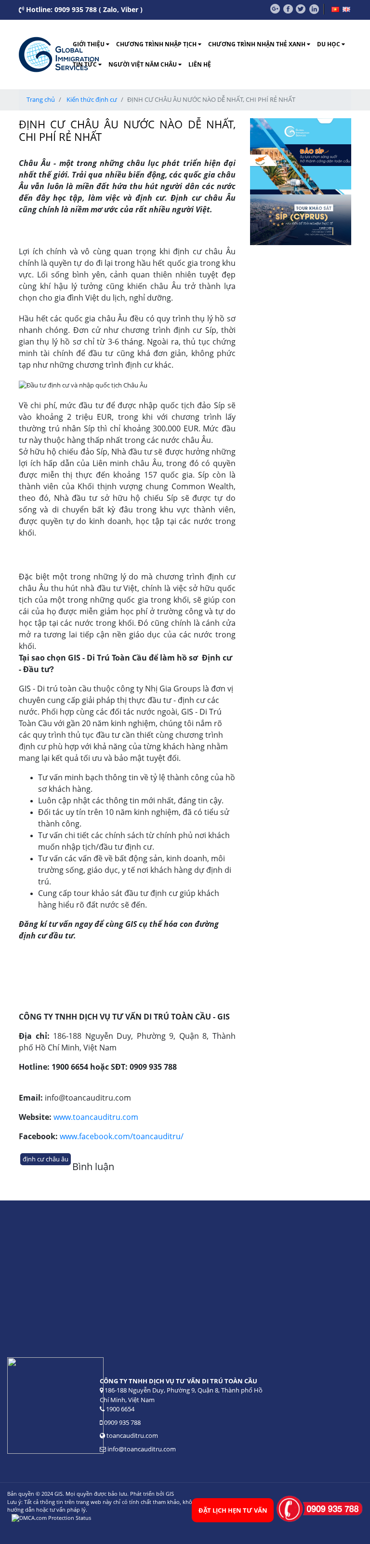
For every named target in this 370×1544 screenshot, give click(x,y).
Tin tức (85, 64)
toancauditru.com (131, 1435)
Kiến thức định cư (91, 99)
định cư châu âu (45, 1159)
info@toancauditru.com (141, 1449)
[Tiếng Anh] (346, 10)
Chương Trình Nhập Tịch (157, 44)
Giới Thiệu (89, 44)
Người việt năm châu (143, 64)
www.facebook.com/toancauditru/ (122, 1136)
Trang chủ (40, 99)
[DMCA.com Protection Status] (51, 1517)
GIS (170, 1493)
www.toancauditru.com (95, 1117)
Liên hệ (199, 64)
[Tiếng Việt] (335, 10)
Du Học (329, 44)
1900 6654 (120, 1409)
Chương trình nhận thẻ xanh (257, 44)
